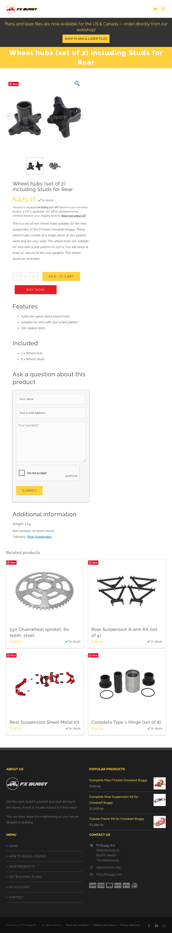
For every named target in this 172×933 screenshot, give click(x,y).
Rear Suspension (39, 537)
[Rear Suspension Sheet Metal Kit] (45, 683)
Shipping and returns (104, 925)
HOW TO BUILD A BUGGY (28, 856)
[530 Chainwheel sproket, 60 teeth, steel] (45, 591)
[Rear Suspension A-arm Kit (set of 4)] (126, 591)
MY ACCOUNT (19, 887)
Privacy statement (130, 925)
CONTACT (16, 897)
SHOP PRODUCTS (22, 866)
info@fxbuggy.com (109, 874)
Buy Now (35, 289)
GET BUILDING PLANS (25, 877)
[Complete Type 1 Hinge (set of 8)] (126, 683)
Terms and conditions (77, 925)
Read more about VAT (73, 215)
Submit (29, 490)
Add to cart (61, 276)
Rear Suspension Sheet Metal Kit (44, 722)
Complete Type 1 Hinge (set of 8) (126, 722)
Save (15, 83)
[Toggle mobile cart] (155, 9)
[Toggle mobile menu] (163, 9)
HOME (13, 846)
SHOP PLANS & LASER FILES (86, 39)
